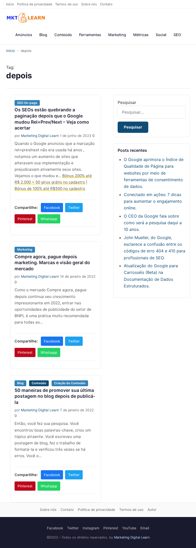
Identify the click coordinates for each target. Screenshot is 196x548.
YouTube (129, 528)
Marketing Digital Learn (40, 136)
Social (161, 35)
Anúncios (23, 35)
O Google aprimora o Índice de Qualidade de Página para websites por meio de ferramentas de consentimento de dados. (153, 173)
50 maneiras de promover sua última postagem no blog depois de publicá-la (55, 396)
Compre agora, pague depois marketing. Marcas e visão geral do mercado (52, 263)
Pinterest (25, 219)
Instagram (91, 528)
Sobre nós (89, 4)
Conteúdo (63, 35)
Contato (106, 4)
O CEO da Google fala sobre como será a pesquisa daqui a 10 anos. (153, 222)
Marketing (117, 35)
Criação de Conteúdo (69, 383)
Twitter (74, 208)
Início (10, 4)
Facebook (52, 208)
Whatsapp (49, 219)
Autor (152, 510)
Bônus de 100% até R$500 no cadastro (50, 188)
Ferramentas (90, 35)
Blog (43, 35)
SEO (177, 35)
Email (144, 528)
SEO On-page (27, 103)
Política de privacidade (34, 4)
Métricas (141, 35)
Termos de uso (66, 4)
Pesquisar (127, 102)
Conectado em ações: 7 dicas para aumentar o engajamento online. (153, 201)
